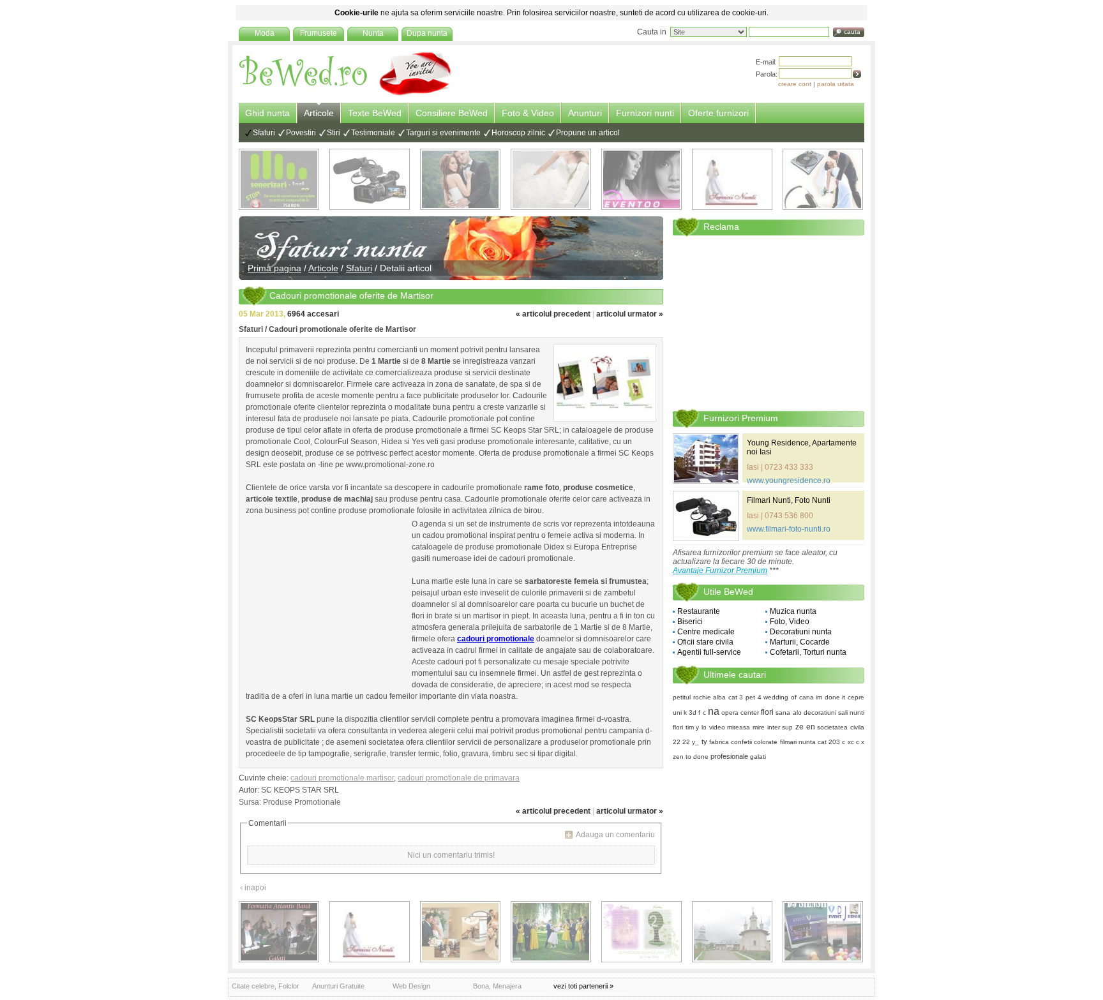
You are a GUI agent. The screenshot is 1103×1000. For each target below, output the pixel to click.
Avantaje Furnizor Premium (720, 570)
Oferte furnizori (718, 113)
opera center (740, 712)
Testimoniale (373, 132)
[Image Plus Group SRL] (641, 931)
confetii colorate (754, 741)
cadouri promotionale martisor (342, 777)
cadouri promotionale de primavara (459, 777)
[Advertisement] (325, 601)
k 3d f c (694, 712)
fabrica (719, 741)
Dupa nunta (427, 33)
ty (704, 741)
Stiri (333, 132)
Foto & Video (528, 113)
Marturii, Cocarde (800, 642)
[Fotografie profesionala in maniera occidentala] (460, 931)
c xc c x (853, 741)
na (713, 711)
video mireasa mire (737, 727)
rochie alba (709, 697)
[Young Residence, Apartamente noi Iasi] (706, 458)
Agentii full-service (709, 652)
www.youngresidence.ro (788, 480)
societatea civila (840, 727)
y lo (701, 727)
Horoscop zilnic (518, 132)
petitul (682, 697)
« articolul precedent (553, 314)
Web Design (411, 986)
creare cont (794, 83)
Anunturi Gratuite (338, 986)
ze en (805, 726)
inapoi (255, 887)
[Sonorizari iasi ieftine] (823, 179)
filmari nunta (798, 741)
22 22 (681, 741)
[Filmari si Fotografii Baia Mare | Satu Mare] (551, 931)
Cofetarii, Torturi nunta (808, 652)
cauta (852, 31)
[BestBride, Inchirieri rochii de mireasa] (551, 179)
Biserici (690, 621)
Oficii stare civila (705, 642)
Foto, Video (789, 621)
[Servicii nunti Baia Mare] (732, 179)
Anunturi (585, 113)
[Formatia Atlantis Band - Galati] (279, 931)
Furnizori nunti (645, 113)
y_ (695, 741)
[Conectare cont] (857, 74)
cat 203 (829, 741)
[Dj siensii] (823, 931)
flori (767, 712)
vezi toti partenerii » (583, 986)
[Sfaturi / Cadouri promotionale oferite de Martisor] (604, 383)
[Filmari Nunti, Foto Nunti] (369, 179)
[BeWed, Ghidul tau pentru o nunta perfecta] (346, 93)
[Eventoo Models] (641, 179)
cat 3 (736, 697)
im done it (830, 697)
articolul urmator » (629, 314)
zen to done (691, 756)
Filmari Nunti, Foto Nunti (788, 500)
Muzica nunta (793, 611)
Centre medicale (706, 631)
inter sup (780, 727)
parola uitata (835, 83)
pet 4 (754, 697)
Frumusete (318, 33)
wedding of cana (788, 697)
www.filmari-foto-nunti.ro (788, 529)
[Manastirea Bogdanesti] (732, 931)
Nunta (373, 33)
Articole (319, 113)
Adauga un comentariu (615, 834)
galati (758, 756)
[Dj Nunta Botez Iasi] (279, 179)
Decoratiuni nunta (801, 631)
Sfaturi (264, 132)
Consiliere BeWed (452, 113)
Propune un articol (588, 132)
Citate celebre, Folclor (265, 986)
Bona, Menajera (497, 986)
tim (690, 727)
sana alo (788, 712)
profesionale (729, 756)
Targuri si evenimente (443, 132)
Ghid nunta (267, 113)
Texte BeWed (374, 113)
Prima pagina (274, 268)
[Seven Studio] (460, 179)
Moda (264, 33)
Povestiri (301, 132)
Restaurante (698, 611)
